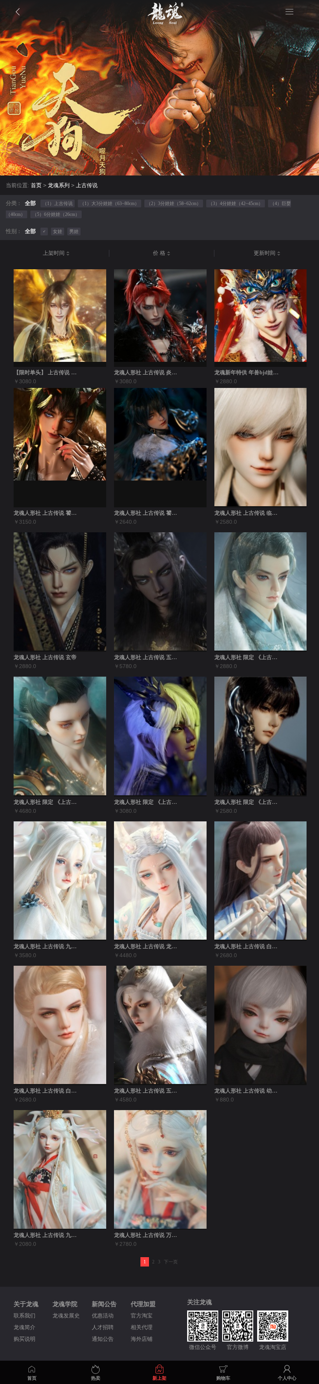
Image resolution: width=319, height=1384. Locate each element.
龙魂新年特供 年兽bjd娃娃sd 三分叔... (247, 372)
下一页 (171, 1262)
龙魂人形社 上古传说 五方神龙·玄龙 (147, 657)
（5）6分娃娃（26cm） (56, 214)
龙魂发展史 (66, 1316)
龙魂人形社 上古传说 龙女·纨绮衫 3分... (147, 946)
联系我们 (24, 1316)
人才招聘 (103, 1327)
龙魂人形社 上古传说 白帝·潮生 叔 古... (247, 946)
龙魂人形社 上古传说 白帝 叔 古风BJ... (47, 1091)
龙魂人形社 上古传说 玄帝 (45, 657)
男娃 (74, 231)
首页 (36, 185)
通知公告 (103, 1339)
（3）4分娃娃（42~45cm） (235, 203)
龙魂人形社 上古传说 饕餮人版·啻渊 (147, 513)
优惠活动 (103, 1316)
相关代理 (141, 1327)
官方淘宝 (141, 1316)
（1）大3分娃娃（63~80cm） (109, 203)
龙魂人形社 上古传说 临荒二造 (247, 513)
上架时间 (54, 253)
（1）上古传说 (57, 203)
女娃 (57, 231)
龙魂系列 (59, 185)
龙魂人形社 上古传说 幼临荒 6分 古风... (247, 1091)
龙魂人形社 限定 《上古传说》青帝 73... (247, 657)
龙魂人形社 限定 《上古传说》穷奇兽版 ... (147, 802)
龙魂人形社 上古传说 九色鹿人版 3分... (47, 1235)
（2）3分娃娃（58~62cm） (173, 203)
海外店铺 (141, 1339)
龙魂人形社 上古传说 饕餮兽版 (47, 513)
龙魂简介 (24, 1327)
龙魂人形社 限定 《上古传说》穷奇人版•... (247, 802)
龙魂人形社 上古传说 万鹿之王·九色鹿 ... (147, 1235)
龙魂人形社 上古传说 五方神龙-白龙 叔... (147, 1091)
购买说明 (24, 1339)
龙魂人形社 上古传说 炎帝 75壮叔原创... (147, 372)
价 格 (160, 253)
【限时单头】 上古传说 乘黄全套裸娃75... (47, 372)
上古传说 (87, 185)
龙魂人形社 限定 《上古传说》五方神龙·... (47, 802)
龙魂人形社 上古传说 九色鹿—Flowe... (47, 946)
